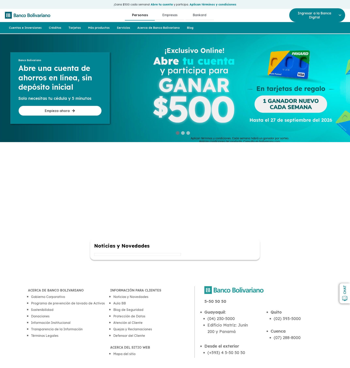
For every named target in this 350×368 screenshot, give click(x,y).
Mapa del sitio (124, 354)
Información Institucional (50, 323)
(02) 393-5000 (287, 318)
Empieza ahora (57, 111)
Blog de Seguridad (128, 310)
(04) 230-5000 (221, 318)
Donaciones (40, 316)
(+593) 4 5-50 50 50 (226, 352)
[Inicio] (27, 15)
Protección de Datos (129, 316)
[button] (177, 133)
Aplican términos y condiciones (213, 4)
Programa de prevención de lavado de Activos (68, 303)
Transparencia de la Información (57, 329)
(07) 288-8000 (287, 337)
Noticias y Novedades (130, 297)
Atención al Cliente (128, 323)
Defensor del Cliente (129, 336)
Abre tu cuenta (162, 4)
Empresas (169, 15)
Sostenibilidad (42, 310)
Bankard (199, 15)
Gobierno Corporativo (48, 297)
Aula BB (119, 303)
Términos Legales (44, 336)
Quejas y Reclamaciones (132, 329)
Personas (140, 15)
